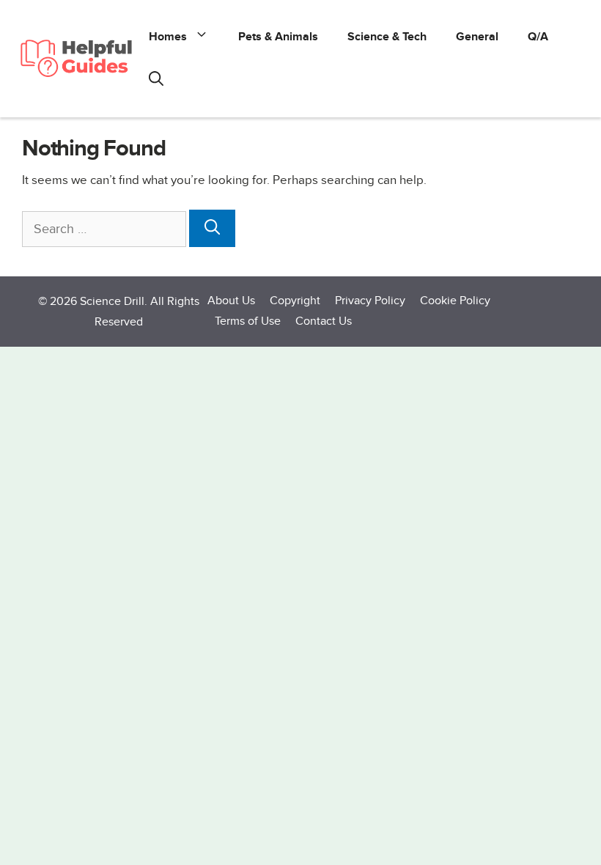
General (477, 36)
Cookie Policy (455, 301)
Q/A (538, 36)
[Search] (212, 229)
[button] (156, 81)
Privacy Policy (370, 301)
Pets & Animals (278, 36)
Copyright (295, 301)
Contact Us (323, 321)
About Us (231, 301)
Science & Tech (387, 36)
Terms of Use (248, 321)
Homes (168, 36)
